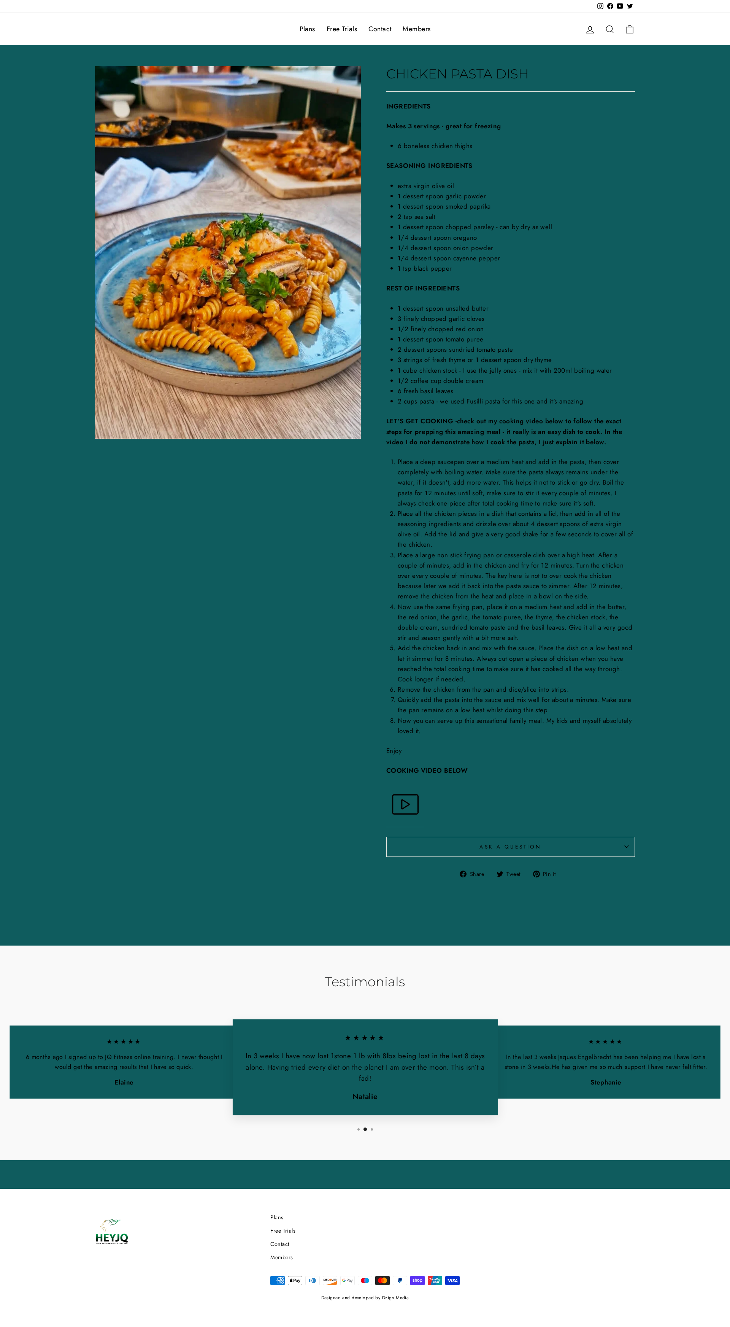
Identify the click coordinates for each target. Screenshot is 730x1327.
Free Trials (342, 29)
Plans (307, 29)
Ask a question (510, 846)
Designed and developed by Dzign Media (365, 1297)
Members (416, 29)
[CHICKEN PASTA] (405, 806)
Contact (379, 29)
